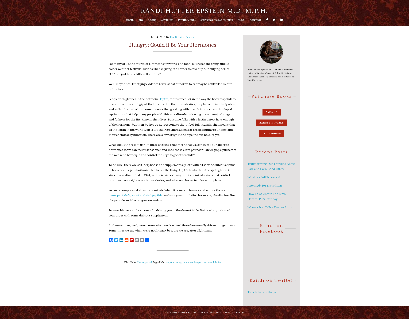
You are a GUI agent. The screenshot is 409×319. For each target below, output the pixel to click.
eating (179, 262)
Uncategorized (144, 262)
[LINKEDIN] (281, 21)
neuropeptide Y (119, 195)
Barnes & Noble (271, 123)
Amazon (272, 112)
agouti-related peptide (146, 195)
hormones (188, 262)
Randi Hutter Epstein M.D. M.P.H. (204, 10)
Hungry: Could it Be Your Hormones (172, 45)
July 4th (217, 262)
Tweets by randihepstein (264, 292)
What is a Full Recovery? (264, 177)
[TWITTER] (274, 21)
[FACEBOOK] (267, 21)
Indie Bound (271, 133)
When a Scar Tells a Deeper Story (270, 207)
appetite (170, 262)
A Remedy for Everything (265, 185)
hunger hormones (203, 262)
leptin (164, 99)
